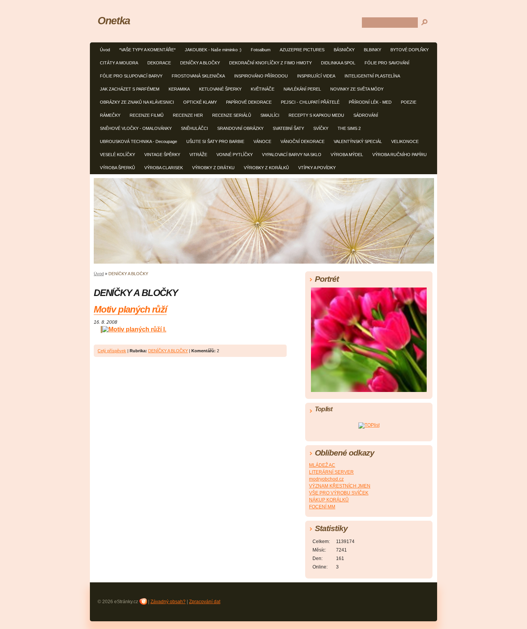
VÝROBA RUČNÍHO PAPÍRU (399, 154)
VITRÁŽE (198, 154)
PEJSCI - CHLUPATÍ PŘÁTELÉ (310, 102)
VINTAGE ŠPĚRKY (162, 154)
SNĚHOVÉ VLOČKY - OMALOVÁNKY (136, 128)
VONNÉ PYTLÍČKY (234, 154)
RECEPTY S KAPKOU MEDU (316, 115)
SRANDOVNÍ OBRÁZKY (240, 128)
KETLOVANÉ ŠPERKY (220, 89)
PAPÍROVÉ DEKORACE (249, 102)
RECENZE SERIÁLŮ (231, 115)
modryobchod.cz (326, 479)
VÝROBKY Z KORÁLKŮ (266, 167)
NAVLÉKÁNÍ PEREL (302, 89)
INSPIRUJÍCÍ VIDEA (316, 76)
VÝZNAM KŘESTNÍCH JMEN (339, 486)
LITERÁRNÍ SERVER (331, 472)
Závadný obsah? (168, 601)
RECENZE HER (188, 115)
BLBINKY (372, 49)
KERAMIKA (179, 89)
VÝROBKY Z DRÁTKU (213, 167)
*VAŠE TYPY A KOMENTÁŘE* (147, 49)
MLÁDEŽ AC (322, 465)
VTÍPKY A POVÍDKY (317, 167)
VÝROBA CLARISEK (163, 167)
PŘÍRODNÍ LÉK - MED (370, 102)
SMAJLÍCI (269, 115)
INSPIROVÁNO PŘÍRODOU (261, 76)
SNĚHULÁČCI (194, 128)
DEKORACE (159, 63)
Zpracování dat (204, 601)
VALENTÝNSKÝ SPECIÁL (358, 141)
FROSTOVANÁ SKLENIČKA (198, 76)
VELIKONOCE (405, 141)
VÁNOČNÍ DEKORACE (302, 141)
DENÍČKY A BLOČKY (200, 63)
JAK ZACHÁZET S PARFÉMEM (129, 89)
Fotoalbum (260, 49)
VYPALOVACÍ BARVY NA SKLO (291, 154)
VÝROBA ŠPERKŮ (117, 167)
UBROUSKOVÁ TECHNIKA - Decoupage (138, 141)
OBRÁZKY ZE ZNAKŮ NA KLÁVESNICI (137, 102)
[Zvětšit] (130, 329)
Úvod (105, 49)
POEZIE (408, 102)
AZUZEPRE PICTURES (302, 49)
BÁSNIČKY (344, 49)
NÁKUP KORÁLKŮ (329, 500)
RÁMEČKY (110, 115)
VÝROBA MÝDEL (347, 154)
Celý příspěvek (112, 350)
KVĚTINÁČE (262, 89)
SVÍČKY (320, 128)
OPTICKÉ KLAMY (200, 102)
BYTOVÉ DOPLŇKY (409, 49)
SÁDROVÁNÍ (365, 115)
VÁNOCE (262, 141)
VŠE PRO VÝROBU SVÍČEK (338, 493)
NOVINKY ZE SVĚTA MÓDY (356, 89)
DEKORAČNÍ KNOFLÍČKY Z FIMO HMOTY (270, 63)
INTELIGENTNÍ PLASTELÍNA (372, 76)
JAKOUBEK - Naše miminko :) (213, 49)
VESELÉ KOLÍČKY (117, 154)
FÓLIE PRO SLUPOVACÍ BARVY (131, 76)
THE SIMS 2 (349, 128)
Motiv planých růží (130, 309)
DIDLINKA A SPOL (338, 63)
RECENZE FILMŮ (147, 115)
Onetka (114, 21)
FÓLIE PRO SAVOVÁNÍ (387, 63)
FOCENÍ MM (322, 507)
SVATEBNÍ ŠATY (288, 128)
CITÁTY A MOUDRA (119, 63)
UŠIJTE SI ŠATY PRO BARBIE (215, 141)
